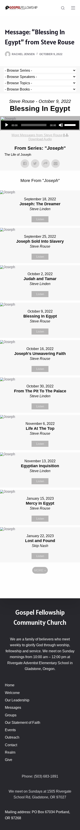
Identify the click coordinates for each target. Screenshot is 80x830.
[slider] (70, 125)
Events (10, 730)
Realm (10, 752)
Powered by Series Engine (40, 582)
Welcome (12, 693)
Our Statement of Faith (22, 722)
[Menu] (73, 8)
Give (8, 760)
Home (9, 685)
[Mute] (61, 125)
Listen (40, 219)
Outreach (12, 737)
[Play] (6, 125)
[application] (40, 125)
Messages (13, 707)
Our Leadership (17, 700)
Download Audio (40, 139)
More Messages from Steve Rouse (37, 135)
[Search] (62, 8)
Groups (10, 715)
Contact (11, 745)
